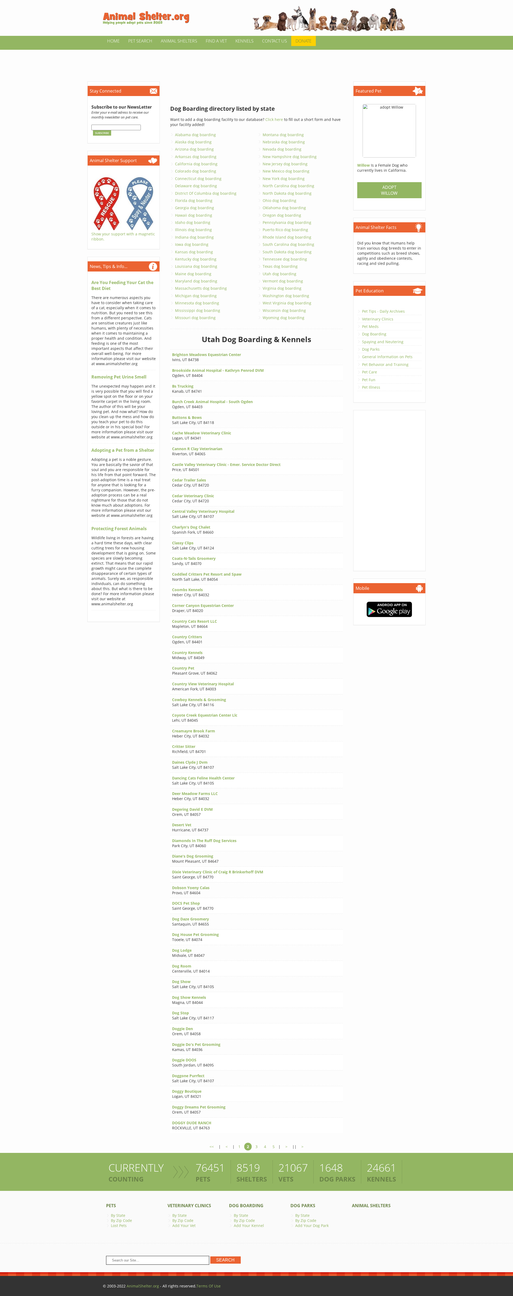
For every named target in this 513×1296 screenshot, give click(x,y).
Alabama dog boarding (195, 134)
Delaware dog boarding (196, 185)
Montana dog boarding (283, 134)
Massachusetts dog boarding (201, 288)
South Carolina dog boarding (288, 244)
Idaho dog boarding (192, 222)
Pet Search (140, 41)
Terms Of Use (208, 1286)
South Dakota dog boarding (287, 251)
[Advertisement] (256, 62)
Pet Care (369, 371)
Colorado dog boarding (195, 171)
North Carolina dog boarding (288, 185)
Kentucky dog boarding (195, 259)
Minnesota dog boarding (197, 302)
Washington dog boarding (286, 295)
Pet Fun (368, 379)
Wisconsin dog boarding (284, 310)
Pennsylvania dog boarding (287, 222)
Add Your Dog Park (312, 1225)
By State (118, 1215)
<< (211, 1146)
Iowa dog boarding (191, 244)
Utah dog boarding (279, 273)
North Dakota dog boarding (287, 193)
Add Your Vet (184, 1225)
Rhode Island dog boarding (287, 237)
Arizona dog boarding (194, 149)
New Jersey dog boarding (285, 163)
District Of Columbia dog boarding (205, 193)
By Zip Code (121, 1220)
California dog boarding (196, 163)
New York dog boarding (284, 178)
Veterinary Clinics (377, 319)
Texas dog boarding (280, 266)
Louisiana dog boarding (196, 266)
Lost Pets (119, 1225)
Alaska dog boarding (193, 141)
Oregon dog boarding (282, 215)
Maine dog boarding (193, 273)
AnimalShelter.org (143, 1286)
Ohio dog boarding (279, 200)
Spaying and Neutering (382, 341)
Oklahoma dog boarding (284, 207)
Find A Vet (216, 41)
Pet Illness (371, 387)
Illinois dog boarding (193, 229)
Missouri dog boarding (195, 317)
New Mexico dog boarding (286, 171)
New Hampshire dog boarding (290, 156)
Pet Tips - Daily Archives (383, 311)
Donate (304, 41)
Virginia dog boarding (282, 288)
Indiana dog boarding (194, 237)
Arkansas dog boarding (195, 156)
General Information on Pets (387, 356)
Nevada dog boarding (282, 149)
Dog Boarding (374, 334)
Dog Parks (371, 349)
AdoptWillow (389, 190)
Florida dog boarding (193, 200)
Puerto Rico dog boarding (285, 229)
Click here (274, 119)
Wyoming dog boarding (283, 317)
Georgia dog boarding (194, 207)
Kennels (244, 41)
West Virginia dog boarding (287, 302)
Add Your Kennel (249, 1225)
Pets (111, 1206)
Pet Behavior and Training (385, 364)
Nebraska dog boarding (284, 141)
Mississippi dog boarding (197, 310)
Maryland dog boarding (196, 281)
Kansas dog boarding (194, 251)
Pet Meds (370, 326)
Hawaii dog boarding (193, 215)
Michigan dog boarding (196, 295)
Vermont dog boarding (283, 281)
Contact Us (274, 41)
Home (113, 41)
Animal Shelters (179, 41)
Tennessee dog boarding (285, 259)
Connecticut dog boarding (198, 178)
